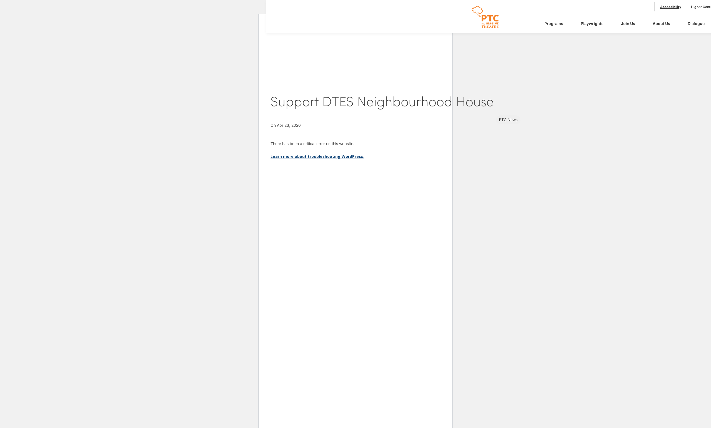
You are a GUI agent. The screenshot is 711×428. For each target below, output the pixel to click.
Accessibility (670, 7)
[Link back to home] (488, 28)
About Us (661, 23)
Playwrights (592, 23)
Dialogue (696, 23)
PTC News (508, 119)
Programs (553, 23)
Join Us (628, 23)
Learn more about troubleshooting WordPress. (317, 156)
